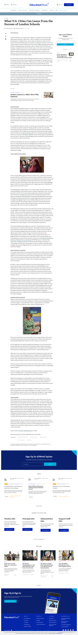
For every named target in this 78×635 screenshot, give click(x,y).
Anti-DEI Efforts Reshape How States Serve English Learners (65, 565)
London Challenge (47, 182)
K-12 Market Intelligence (65, 624)
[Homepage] (39, 4)
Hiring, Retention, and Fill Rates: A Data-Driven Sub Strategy (13, 487)
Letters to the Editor (40, 618)
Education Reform (43, 437)
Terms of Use (39, 630)
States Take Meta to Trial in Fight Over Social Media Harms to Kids (64, 56)
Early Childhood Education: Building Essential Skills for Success (35, 487)
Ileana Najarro (61, 573)
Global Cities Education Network (45, 44)
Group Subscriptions (52, 622)
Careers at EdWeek (27, 626)
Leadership (14, 10)
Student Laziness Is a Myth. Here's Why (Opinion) (25, 96)
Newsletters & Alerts (52, 620)
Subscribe (69, 4)
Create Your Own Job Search (38, 539)
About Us (26, 616)
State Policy (29, 440)
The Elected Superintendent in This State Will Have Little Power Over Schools (28, 566)
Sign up (50, 464)
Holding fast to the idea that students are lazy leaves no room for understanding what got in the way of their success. (25, 99)
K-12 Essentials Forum (40, 483)
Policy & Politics (22, 10)
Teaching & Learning (34, 10)
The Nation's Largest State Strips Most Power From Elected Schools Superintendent (47, 566)
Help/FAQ (38, 620)
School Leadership (21, 440)
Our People (26, 622)
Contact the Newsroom (40, 624)
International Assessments (23, 437)
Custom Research (64, 626)
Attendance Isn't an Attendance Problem (61, 487)
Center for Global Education (25, 430)
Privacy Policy (47, 630)
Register (6, 496)
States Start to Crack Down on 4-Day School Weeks (10, 565)
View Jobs (9, 529)
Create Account (10, 601)
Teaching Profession (15, 92)
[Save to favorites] (5, 36)
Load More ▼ (39, 585)
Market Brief (63, 10)
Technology (44, 10)
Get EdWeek (51, 616)
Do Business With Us (65, 616)
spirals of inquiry (27, 133)
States (6, 18)
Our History (26, 620)
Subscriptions (51, 618)
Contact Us (38, 616)
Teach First (35, 283)
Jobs (56, 10)
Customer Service (39, 622)
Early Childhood (32, 483)
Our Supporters (27, 624)
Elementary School (33, 437)
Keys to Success (26, 194)
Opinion (52, 10)
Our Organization (27, 618)
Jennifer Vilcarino (25, 574)
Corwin (67, 496)
